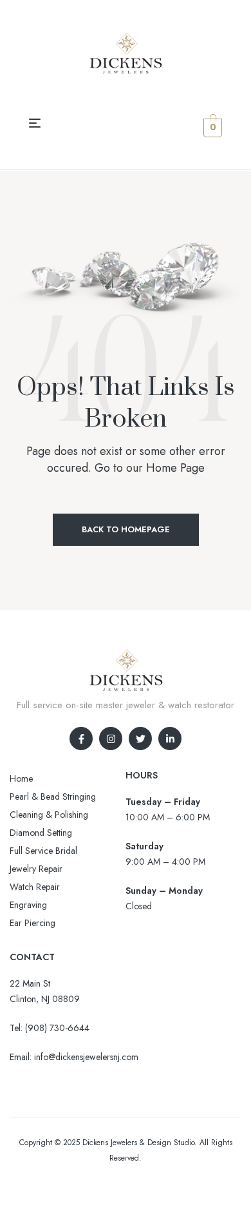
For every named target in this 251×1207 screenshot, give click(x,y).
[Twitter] (140, 738)
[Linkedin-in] (169, 738)
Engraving (28, 904)
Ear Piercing (32, 922)
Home (21, 778)
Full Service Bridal (43, 850)
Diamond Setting (41, 832)
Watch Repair (35, 886)
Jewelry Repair (36, 868)
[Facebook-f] (81, 738)
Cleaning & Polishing (49, 814)
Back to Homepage (126, 529)
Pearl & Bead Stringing (53, 796)
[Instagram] (110, 738)
